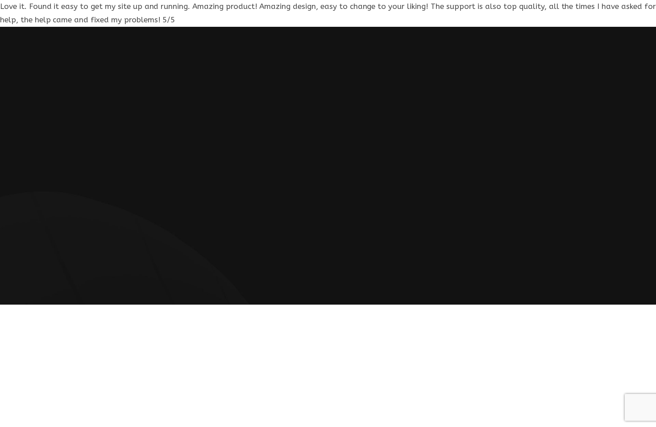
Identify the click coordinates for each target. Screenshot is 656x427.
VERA (314, 255)
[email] (319, 234)
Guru (387, 255)
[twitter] (355, 234)
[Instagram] (301, 234)
